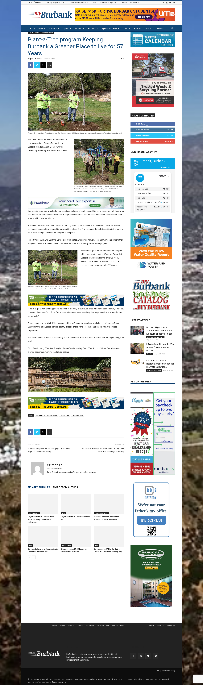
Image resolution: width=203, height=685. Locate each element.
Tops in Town (103, 631)
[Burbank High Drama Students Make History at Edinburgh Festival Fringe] (137, 353)
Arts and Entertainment (155, 360)
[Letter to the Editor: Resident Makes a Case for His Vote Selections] (137, 385)
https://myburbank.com (54, 468)
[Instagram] (166, 2)
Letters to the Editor (154, 393)
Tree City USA (77, 415)
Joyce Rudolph (36, 59)
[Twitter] (170, 2)
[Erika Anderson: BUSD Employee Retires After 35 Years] (76, 536)
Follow (170, 129)
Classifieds (159, 28)
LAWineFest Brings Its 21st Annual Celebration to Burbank (160, 370)
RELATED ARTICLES (39, 487)
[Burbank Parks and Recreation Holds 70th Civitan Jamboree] (109, 504)
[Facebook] (163, 2)
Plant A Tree (64, 415)
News (41, 28)
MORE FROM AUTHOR (65, 487)
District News (66, 545)
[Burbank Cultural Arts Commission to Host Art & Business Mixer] (43, 536)
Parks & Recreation (47, 33)
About (151, 631)
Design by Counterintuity (165, 676)
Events (149, 377)
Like (146, 125)
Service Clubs (118, 631)
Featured (92, 28)
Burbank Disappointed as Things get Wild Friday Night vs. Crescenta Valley (49, 450)
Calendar (124, 2)
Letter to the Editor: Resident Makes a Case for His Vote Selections (160, 386)
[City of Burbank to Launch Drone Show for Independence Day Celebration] (43, 504)
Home (32, 28)
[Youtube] (173, 2)
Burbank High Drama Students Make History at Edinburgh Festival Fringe (159, 353)
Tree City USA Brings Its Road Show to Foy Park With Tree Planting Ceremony (102, 450)
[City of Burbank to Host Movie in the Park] (76, 504)
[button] (172, 28)
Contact (94, 2)
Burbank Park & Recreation (46, 415)
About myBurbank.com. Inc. (78, 2)
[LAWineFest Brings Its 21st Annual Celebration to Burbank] (137, 371)
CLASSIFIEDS (134, 2)
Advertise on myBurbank (109, 2)
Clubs (125, 28)
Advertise (171, 631)
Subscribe (169, 141)
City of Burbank (34, 33)
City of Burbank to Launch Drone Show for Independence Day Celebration (41, 519)
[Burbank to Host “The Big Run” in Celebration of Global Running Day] (109, 536)
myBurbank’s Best (109, 28)
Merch (148, 28)
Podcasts (138, 28)
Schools (78, 28)
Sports (66, 28)
